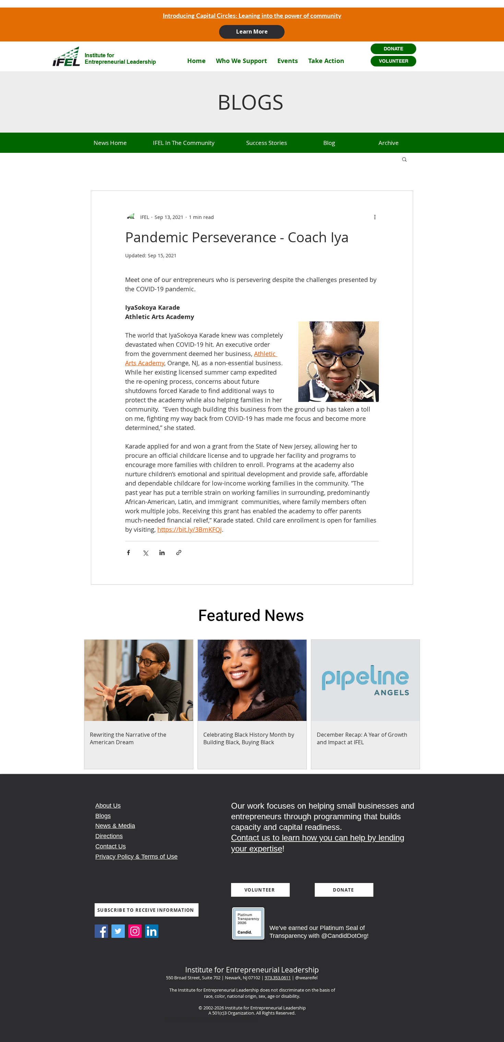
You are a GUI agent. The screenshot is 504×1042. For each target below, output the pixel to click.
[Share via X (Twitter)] (145, 552)
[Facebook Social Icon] (101, 931)
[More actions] (375, 217)
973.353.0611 (278, 977)
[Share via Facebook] (128, 552)
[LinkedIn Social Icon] (151, 931)
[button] (241, 61)
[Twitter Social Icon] (118, 931)
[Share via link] (179, 552)
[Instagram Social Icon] (135, 931)
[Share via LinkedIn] (162, 552)
